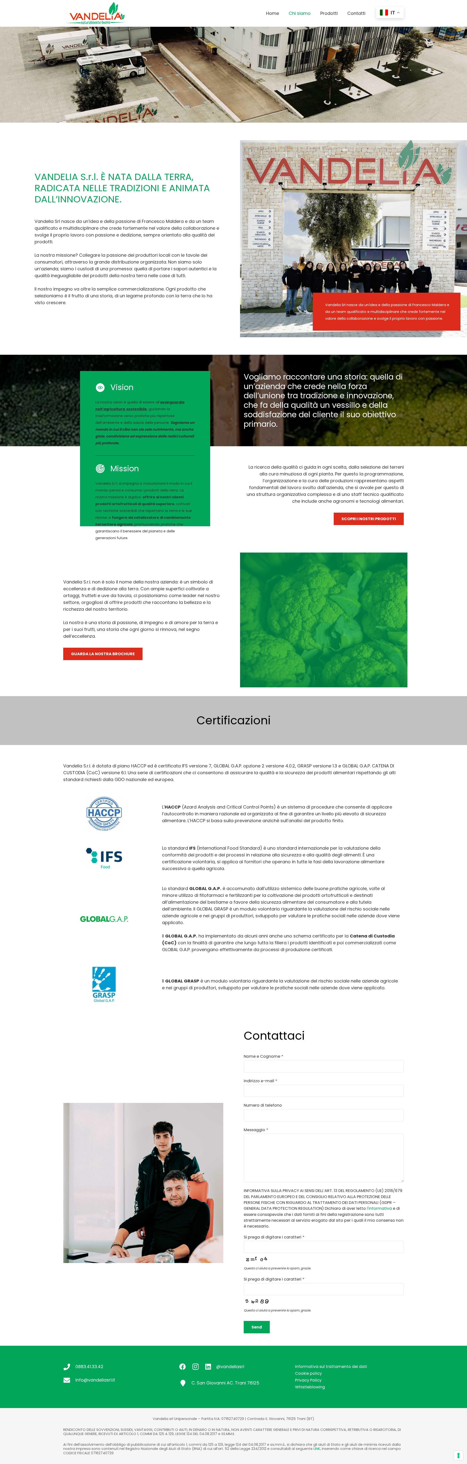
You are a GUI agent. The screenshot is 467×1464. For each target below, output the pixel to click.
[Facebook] (182, 1366)
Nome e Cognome (263, 1056)
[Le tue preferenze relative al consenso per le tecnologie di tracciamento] (458, 1455)
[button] (313, 13)
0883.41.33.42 (89, 1367)
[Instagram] (195, 1367)
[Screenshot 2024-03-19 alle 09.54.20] (95, 13)
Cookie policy (308, 1373)
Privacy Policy (308, 1380)
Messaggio (256, 1130)
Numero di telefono (263, 1105)
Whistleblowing (310, 1387)
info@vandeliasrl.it (95, 1380)
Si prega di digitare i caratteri (274, 1237)
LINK (317, 1448)
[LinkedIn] (208, 1366)
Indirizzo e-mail (260, 1081)
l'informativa (379, 1208)
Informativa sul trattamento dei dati (331, 1366)
